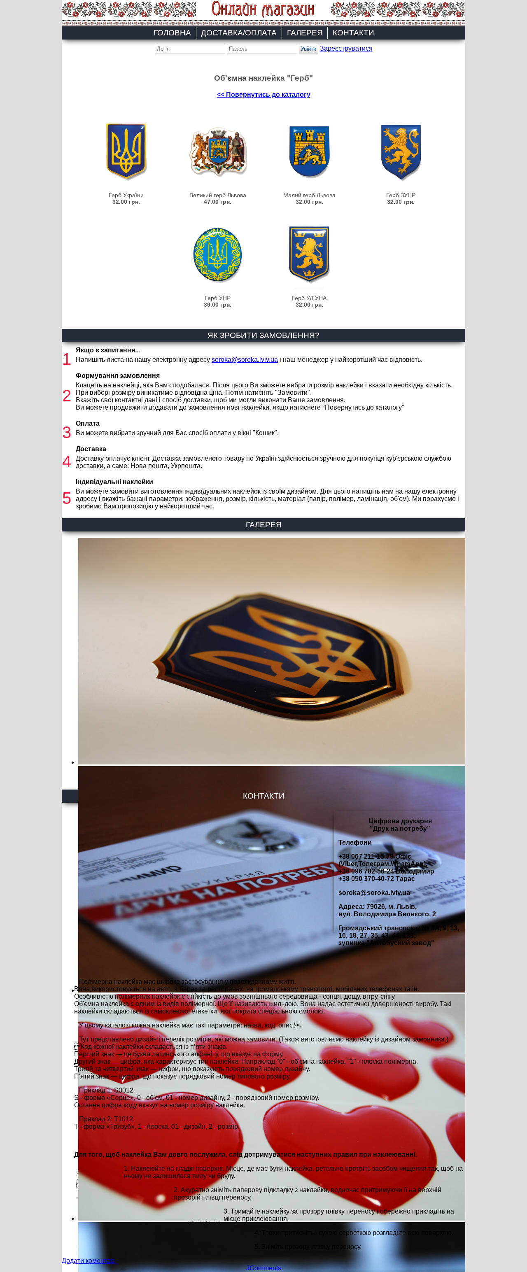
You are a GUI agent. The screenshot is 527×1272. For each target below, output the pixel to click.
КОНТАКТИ (353, 32)
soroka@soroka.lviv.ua (245, 359)
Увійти (308, 49)
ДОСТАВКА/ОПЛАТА (239, 32)
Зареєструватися (346, 48)
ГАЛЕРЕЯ (305, 32)
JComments (263, 1268)
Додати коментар (88, 1260)
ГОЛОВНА (172, 32)
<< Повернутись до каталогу (263, 94)
